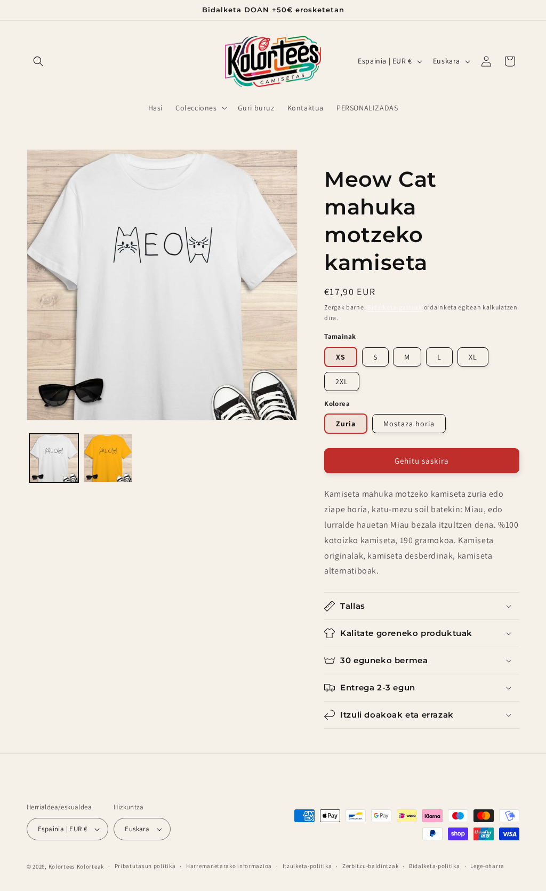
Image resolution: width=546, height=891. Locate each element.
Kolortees (62, 866)
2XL (341, 381)
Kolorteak (90, 866)
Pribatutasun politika (145, 866)
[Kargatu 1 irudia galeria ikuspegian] (53, 458)
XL (473, 357)
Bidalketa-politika (434, 866)
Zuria (346, 423)
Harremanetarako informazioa (229, 866)
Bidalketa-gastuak (394, 307)
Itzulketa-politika (307, 866)
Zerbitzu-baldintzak (370, 866)
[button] (38, 61)
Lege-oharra (487, 866)
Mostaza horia (409, 423)
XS (341, 357)
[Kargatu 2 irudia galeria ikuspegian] (108, 458)
